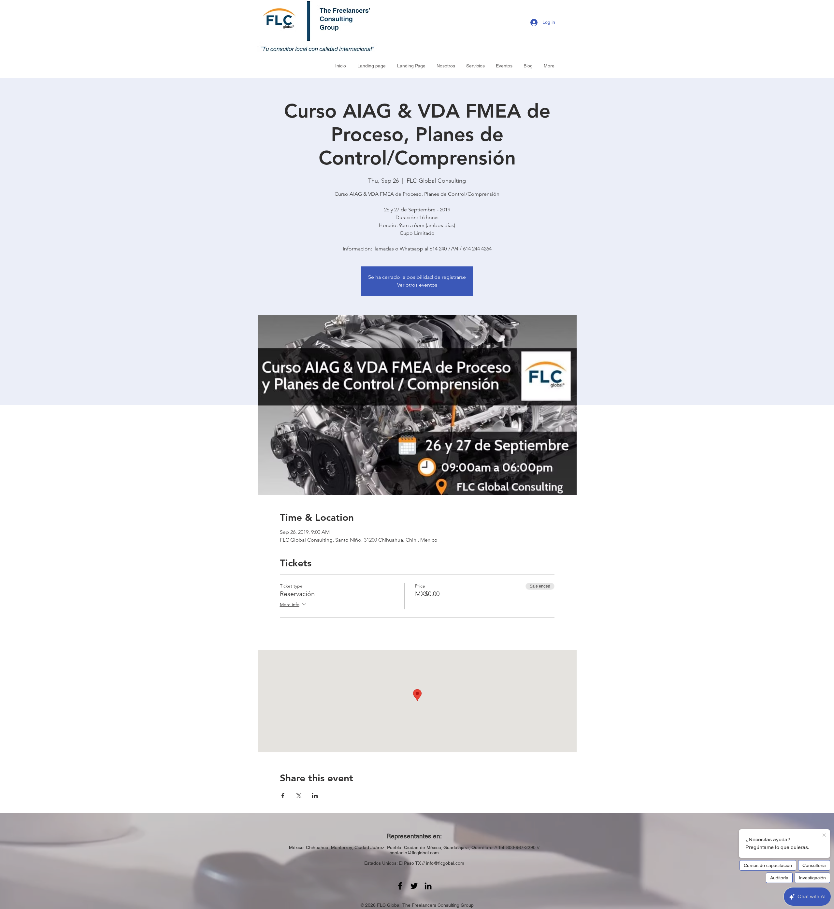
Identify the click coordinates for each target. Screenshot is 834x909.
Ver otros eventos (417, 285)
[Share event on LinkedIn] (315, 795)
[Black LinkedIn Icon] (428, 886)
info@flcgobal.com (445, 863)
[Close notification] (824, 835)
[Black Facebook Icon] (400, 886)
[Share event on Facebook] (283, 795)
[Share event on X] (299, 795)
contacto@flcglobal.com (414, 852)
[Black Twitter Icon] (414, 886)
